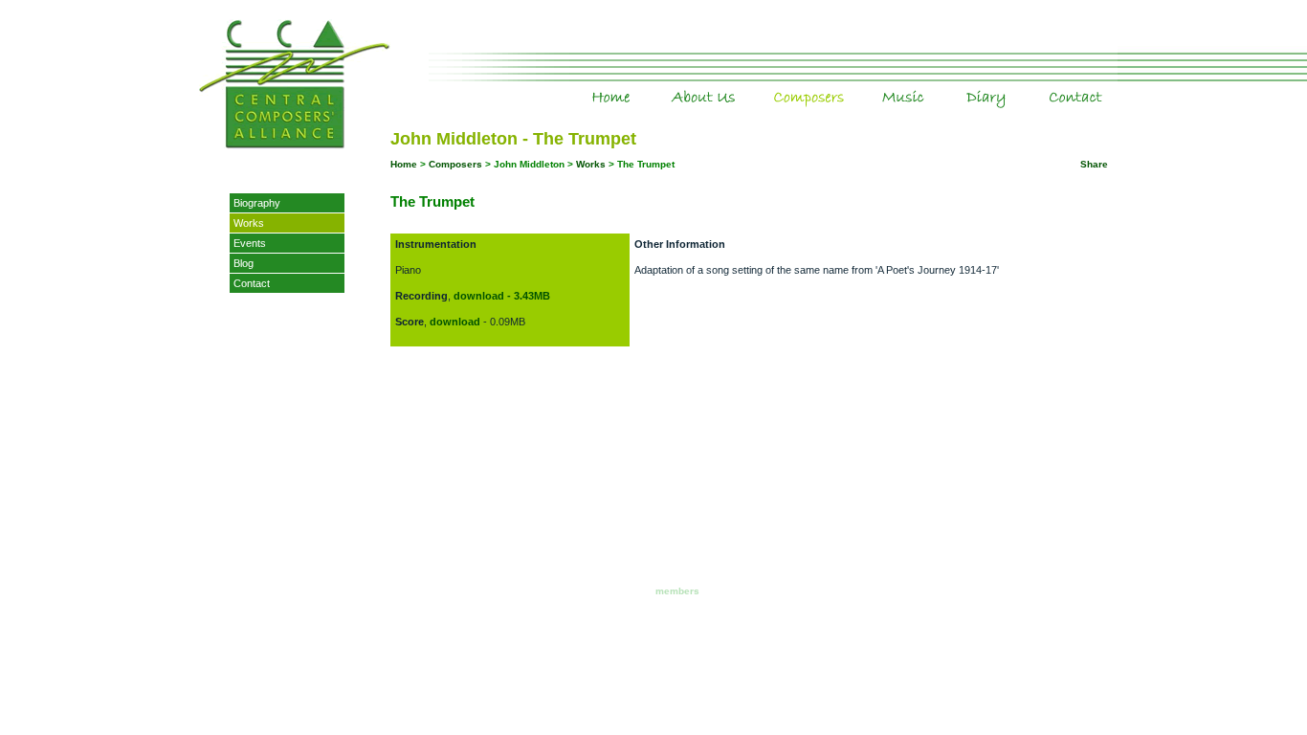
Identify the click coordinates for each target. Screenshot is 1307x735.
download (455, 321)
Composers (854, 85)
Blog (243, 263)
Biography (256, 203)
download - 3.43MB (502, 295)
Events (249, 243)
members (677, 591)
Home (646, 85)
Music (942, 85)
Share (1094, 164)
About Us (740, 85)
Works (248, 223)
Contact (251, 283)
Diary (1029, 85)
